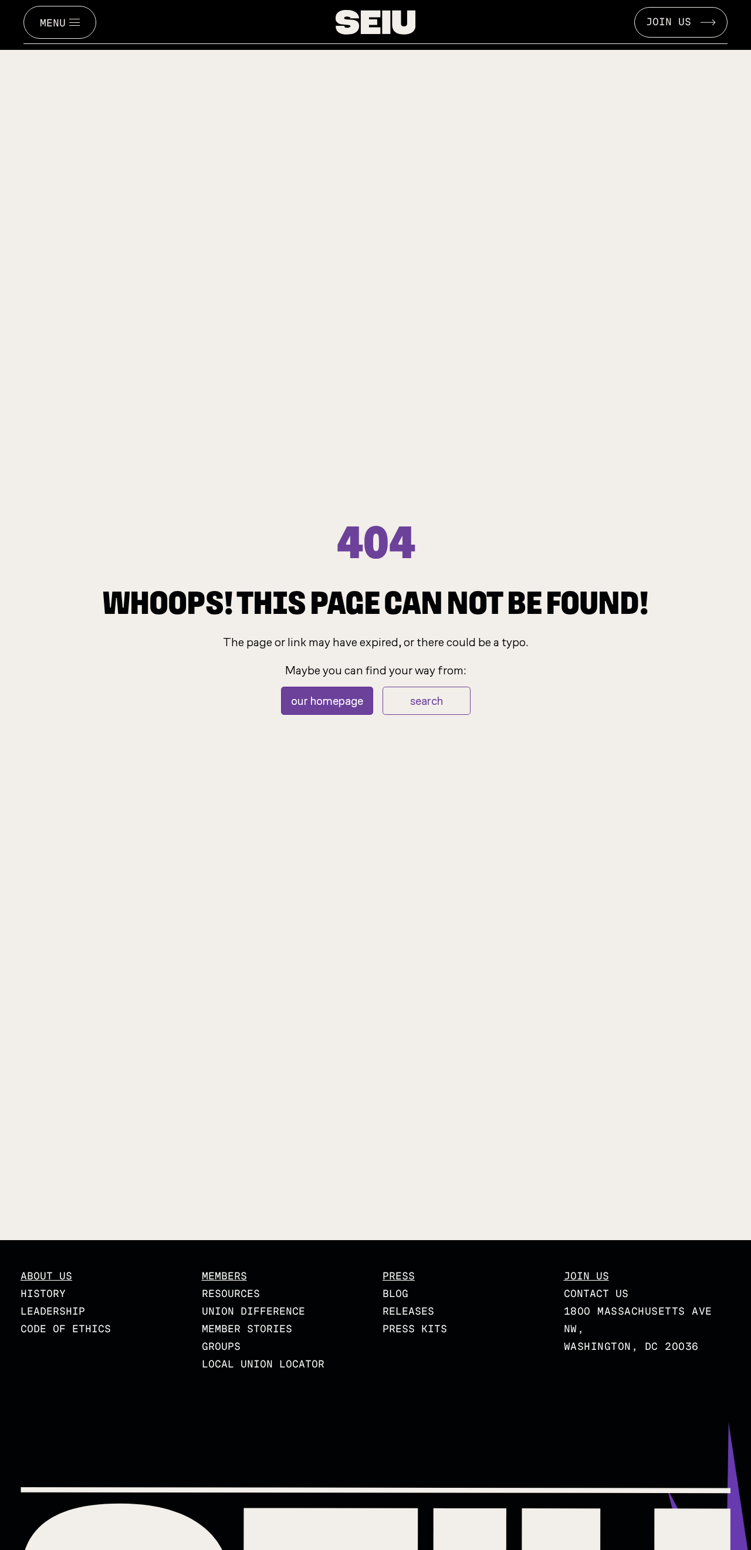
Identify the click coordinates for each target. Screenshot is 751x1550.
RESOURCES (231, 1294)
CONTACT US (596, 1294)
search (426, 701)
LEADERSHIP (53, 1311)
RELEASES (408, 1311)
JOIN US (668, 22)
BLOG (395, 1294)
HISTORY (43, 1294)
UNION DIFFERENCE (253, 1311)
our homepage (327, 701)
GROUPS (221, 1346)
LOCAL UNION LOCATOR (263, 1364)
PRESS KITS (415, 1329)
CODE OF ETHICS (66, 1329)
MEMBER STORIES (247, 1329)
